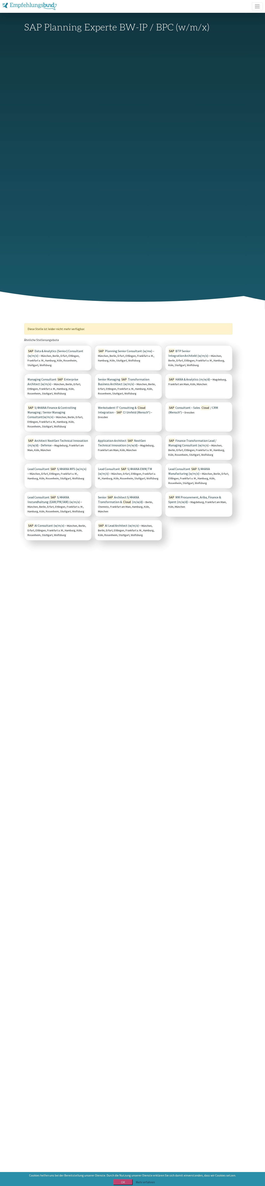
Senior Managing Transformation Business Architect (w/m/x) (123, 381)
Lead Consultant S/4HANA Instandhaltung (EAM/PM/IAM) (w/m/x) (54, 499)
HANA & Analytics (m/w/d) (189, 379)
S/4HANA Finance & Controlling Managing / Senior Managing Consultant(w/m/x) (52, 412)
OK (123, 1182)
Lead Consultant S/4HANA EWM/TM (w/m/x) (125, 471)
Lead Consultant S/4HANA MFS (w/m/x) (57, 469)
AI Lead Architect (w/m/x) (119, 525)
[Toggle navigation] (257, 6)
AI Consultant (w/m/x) (46, 525)
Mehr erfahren (145, 1182)
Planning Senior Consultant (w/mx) (125, 351)
